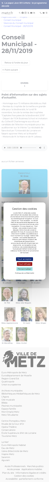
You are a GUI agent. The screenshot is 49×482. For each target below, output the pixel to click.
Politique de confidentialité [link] (24, 273)
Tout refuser (24, 264)
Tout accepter (24, 259)
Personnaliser (24, 269)
